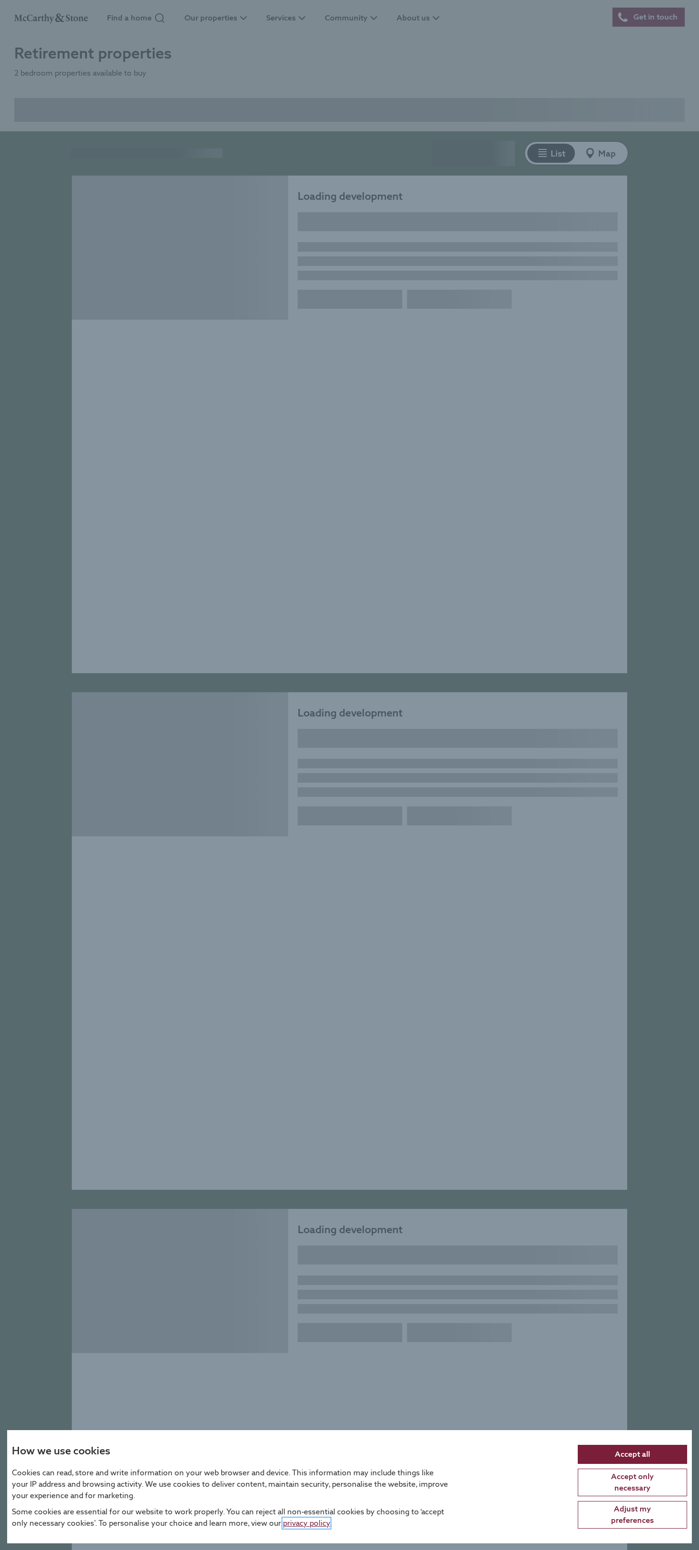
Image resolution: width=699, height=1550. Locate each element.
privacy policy (306, 1523)
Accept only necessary (632, 1481)
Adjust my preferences (632, 1514)
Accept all (632, 1454)
